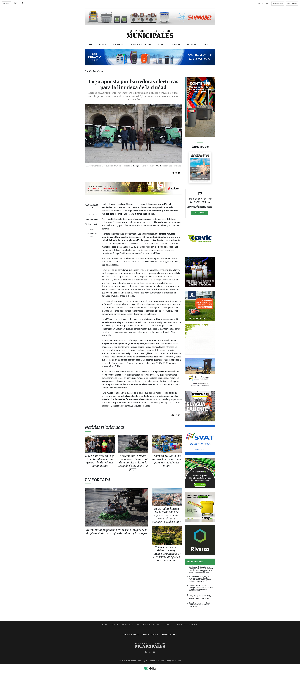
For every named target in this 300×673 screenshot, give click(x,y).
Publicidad (180, 624)
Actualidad (127, 624)
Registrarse (292, 3)
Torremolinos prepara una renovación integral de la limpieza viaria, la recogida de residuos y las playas (200, 578)
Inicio (104, 624)
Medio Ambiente (91, 224)
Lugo (92, 236)
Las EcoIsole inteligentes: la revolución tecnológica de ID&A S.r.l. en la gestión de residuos (200, 596)
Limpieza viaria (91, 233)
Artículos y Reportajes (148, 624)
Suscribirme (199, 212)
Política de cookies (156, 660)
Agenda (167, 624)
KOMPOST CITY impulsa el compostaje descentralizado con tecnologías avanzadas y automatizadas (201, 588)
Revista (114, 624)
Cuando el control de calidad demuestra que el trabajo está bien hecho (199, 604)
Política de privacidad (127, 660)
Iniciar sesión (278, 3)
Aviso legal (142, 660)
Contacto (193, 624)
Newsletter (169, 634)
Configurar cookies (173, 660)
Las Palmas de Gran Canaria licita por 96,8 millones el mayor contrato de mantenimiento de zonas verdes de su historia (201, 569)
